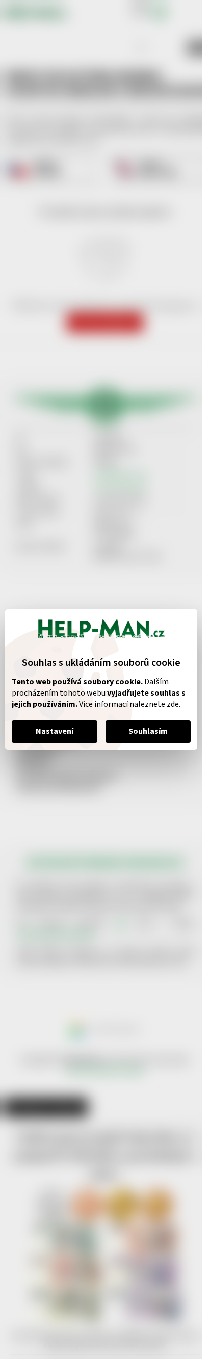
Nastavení (54, 731)
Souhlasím (148, 731)
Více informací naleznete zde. (129, 704)
